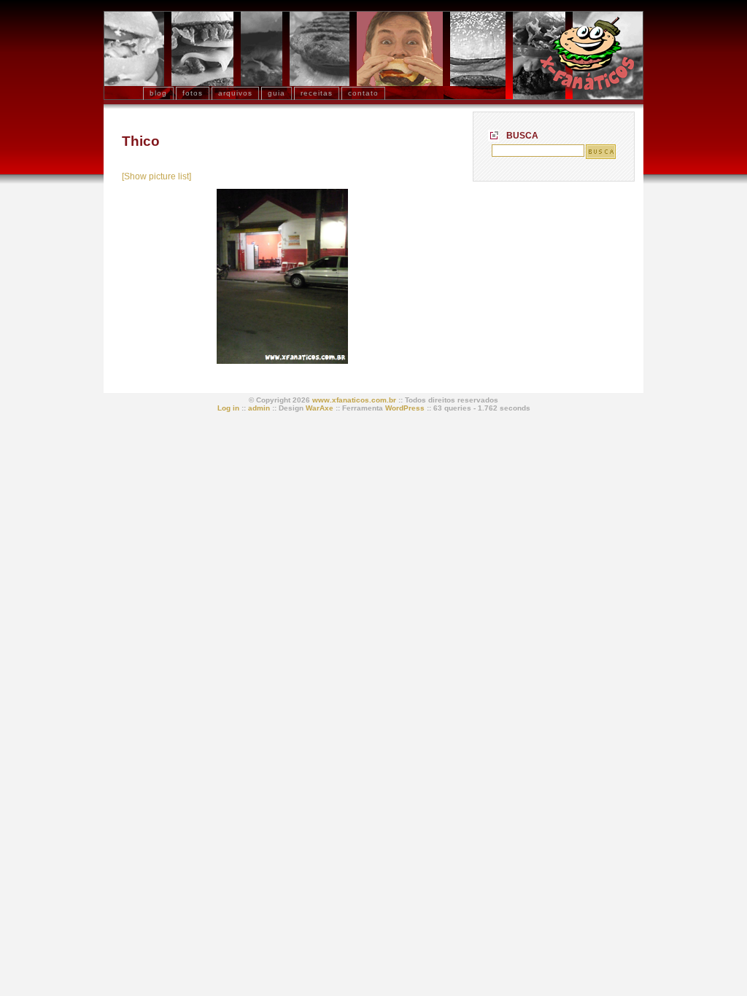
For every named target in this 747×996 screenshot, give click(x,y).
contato (363, 93)
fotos (192, 93)
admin (259, 408)
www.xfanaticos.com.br (354, 400)
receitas (317, 93)
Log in (228, 408)
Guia (276, 93)
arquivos (235, 93)
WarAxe (319, 408)
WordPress (405, 408)
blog (158, 93)
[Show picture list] (156, 176)
